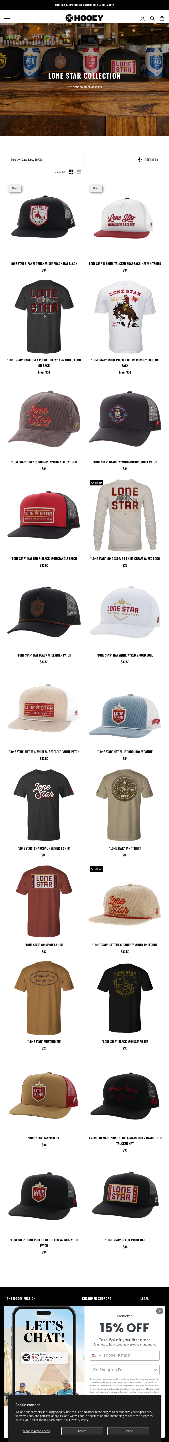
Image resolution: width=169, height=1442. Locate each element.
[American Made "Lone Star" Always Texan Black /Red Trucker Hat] (125, 1095)
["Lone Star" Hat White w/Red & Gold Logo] (125, 612)
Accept (82, 1431)
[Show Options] (156, 1370)
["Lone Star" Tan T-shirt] (125, 805)
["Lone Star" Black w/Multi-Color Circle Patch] (125, 419)
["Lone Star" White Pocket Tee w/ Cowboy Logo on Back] (125, 317)
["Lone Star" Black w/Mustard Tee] (125, 998)
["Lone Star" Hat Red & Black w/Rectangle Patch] (44, 515)
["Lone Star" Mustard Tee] (44, 998)
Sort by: (26, 159)
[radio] (71, 172)
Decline (128, 1431)
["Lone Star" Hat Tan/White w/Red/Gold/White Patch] (44, 708)
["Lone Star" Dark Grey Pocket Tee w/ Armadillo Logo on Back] (44, 317)
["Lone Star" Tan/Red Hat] (44, 1095)
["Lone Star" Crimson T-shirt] (44, 901)
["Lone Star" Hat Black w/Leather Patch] (44, 612)
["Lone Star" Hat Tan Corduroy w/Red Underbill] (125, 901)
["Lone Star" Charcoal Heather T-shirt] (44, 805)
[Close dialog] (159, 1311)
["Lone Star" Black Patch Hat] (125, 1197)
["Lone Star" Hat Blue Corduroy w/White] (125, 708)
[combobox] (96, 1355)
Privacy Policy (79, 1419)
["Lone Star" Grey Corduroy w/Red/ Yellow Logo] (44, 419)
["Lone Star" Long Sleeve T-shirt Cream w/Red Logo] (125, 515)
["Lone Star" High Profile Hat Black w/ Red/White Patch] (44, 1197)
